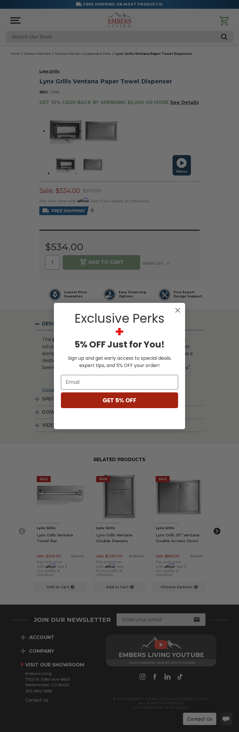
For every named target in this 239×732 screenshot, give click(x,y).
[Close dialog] (178, 310)
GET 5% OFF (119, 400)
